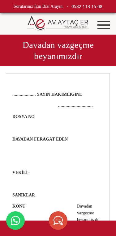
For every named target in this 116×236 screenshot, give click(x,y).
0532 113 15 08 (86, 6)
